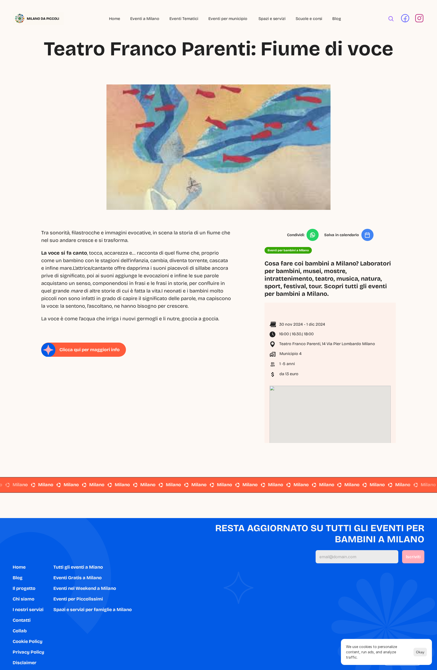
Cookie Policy (27, 641)
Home (114, 18)
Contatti (22, 620)
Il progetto (24, 588)
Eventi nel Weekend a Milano (84, 588)
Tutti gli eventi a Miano (78, 567)
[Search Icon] (391, 19)
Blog (336, 18)
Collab (20, 631)
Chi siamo (23, 599)
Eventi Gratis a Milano (77, 577)
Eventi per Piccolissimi (78, 599)
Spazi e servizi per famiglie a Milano (92, 609)
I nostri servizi (28, 609)
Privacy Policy (28, 652)
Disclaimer (24, 662)
